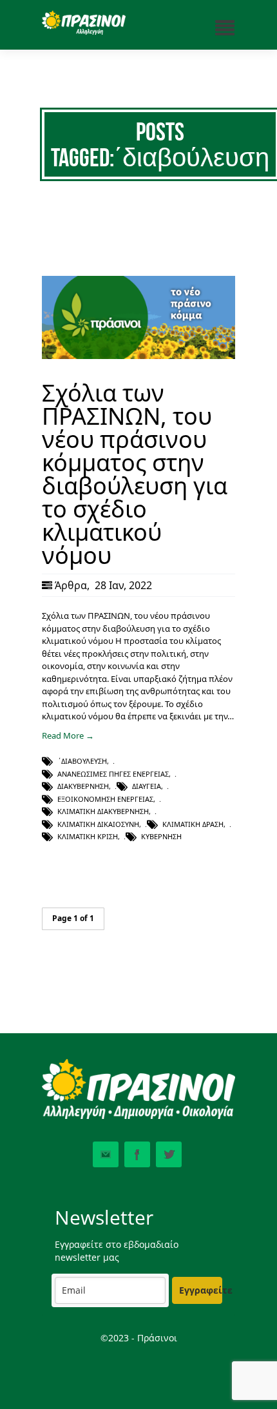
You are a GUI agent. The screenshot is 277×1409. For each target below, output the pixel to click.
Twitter (169, 1154)
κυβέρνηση (161, 836)
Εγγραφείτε (200, 1290)
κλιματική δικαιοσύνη (98, 824)
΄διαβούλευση (82, 761)
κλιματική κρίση (87, 836)
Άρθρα (71, 585)
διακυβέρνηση (83, 786)
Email (106, 1154)
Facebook (137, 1154)
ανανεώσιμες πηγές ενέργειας (113, 774)
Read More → (68, 735)
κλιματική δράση (193, 824)
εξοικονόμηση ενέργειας (105, 799)
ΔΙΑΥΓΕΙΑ (146, 786)
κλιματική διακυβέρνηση (103, 811)
